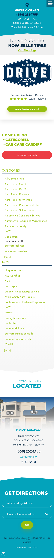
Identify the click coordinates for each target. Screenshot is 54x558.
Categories (17, 140)
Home (7, 135)
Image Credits (21, 547)
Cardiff (9, 344)
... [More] (6, 257)
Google (26, 462)
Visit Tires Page (27, 50)
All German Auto (14, 178)
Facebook (22, 462)
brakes (8, 312)
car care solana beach (18, 339)
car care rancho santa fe (19, 333)
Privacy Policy (33, 547)
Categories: (11, 170)
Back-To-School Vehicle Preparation (25, 302)
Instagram (34, 462)
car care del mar (14, 245)
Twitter (30, 462)
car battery (11, 323)
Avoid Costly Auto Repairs (19, 296)
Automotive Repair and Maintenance (26, 220)
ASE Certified (12, 275)
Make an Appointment (27, 109)
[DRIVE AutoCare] (27, 73)
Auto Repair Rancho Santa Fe (22, 205)
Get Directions (28, 457)
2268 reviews (37, 99)
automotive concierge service (22, 291)
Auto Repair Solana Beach (20, 210)
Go (27, 524)
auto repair (11, 286)
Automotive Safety (15, 226)
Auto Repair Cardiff (16, 184)
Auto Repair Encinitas (17, 194)
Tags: (6, 262)
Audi (7, 281)
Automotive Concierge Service (22, 215)
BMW (7, 231)
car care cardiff (23, 144)
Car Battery (11, 236)
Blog (22, 135)
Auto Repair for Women (18, 199)
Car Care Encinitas (16, 251)
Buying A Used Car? (16, 318)
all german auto (14, 270)
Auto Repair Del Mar (16, 189)
